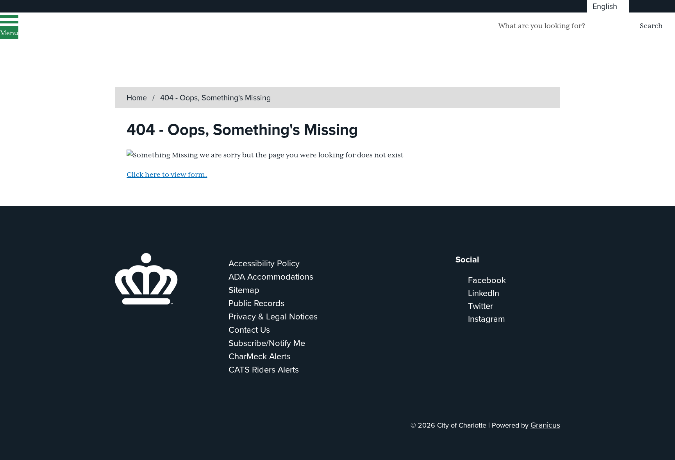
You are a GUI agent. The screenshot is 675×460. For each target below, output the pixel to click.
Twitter (480, 306)
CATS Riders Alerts (264, 369)
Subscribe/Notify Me (267, 343)
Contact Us (249, 329)
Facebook (487, 280)
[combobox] (608, 6)
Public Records (256, 303)
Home (137, 97)
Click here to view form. (167, 175)
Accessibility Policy (264, 263)
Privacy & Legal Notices (273, 316)
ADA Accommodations (271, 276)
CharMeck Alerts (259, 356)
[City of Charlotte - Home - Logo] (100, 36)
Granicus (545, 425)
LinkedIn (483, 293)
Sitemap (244, 289)
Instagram (486, 318)
